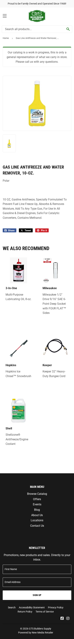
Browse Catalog (37, 494)
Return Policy (25, 611)
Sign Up (37, 595)
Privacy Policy (55, 607)
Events (37, 504)
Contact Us (37, 525)
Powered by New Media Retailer (35, 632)
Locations (37, 520)
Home (6, 38)
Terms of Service (45, 611)
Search (12, 607)
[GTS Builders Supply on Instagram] (68, 618)
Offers (37, 499)
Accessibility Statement (32, 607)
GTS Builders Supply (40, 628)
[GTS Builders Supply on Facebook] (62, 618)
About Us (37, 515)
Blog (37, 509)
